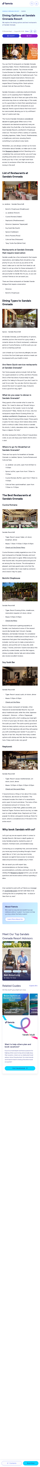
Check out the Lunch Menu (15, 789)
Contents (12, 1463)
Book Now (30, 1463)
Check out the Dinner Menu (15, 547)
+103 (24, 971)
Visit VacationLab (18, 1068)
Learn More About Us (15, 919)
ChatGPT (12, 36)
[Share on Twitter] (35, 31)
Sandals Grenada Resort (10, 11)
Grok (30, 36)
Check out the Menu (12, 702)
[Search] (32, 4)
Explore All (33, 986)
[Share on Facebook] (31, 31)
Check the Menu (11, 621)
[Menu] (36, 4)
